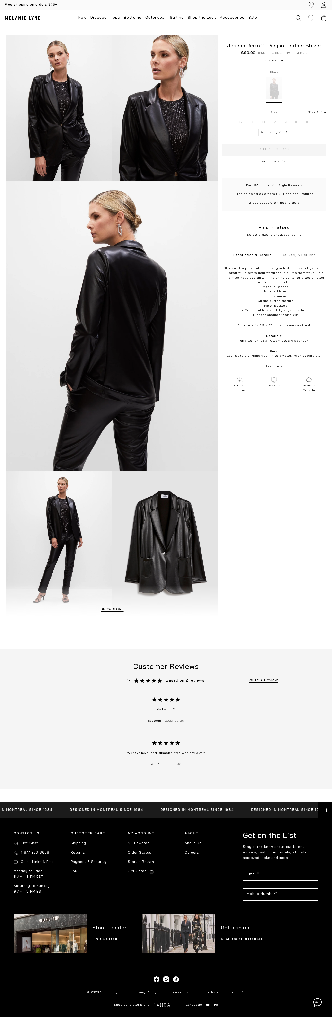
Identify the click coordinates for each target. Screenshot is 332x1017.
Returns (78, 853)
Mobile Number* (262, 894)
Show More (112, 609)
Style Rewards (290, 185)
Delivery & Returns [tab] (299, 255)
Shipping (78, 843)
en (208, 1004)
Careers (192, 853)
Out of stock (274, 149)
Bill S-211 (238, 992)
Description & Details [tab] (252, 255)
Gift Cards (137, 871)
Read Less (274, 366)
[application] (317, 1002)
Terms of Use (180, 992)
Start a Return (141, 862)
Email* (253, 874)
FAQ (74, 871)
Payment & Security (88, 862)
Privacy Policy (145, 992)
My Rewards (138, 843)
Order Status (139, 853)
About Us (193, 843)
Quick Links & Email (38, 862)
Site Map (211, 992)
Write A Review (263, 680)
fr (216, 1004)
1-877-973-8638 (35, 853)
